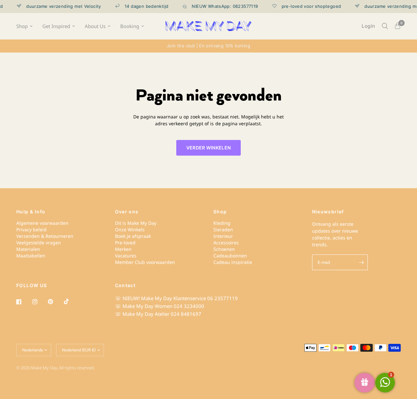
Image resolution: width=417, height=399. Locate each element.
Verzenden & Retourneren (44, 236)
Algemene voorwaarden (42, 223)
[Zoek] (385, 26)
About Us (95, 26)
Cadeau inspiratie (232, 262)
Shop (22, 26)
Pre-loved (125, 242)
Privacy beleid (31, 229)
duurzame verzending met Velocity (59, 6)
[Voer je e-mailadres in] (361, 262)
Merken (123, 249)
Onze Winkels (130, 229)
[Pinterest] (55, 302)
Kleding (221, 223)
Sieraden (223, 229)
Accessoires (226, 242)
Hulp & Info (30, 211)
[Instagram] (39, 302)
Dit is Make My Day (135, 223)
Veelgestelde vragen (38, 242)
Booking (129, 26)
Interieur (223, 236)
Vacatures (126, 256)
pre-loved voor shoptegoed (307, 6)
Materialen (28, 249)
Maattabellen (30, 256)
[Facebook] (23, 302)
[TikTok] (71, 301)
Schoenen (224, 249)
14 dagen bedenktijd (143, 6)
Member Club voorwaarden (145, 262)
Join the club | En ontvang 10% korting (208, 45)
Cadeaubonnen (230, 256)
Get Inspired (56, 26)
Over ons (127, 211)
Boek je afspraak (133, 236)
